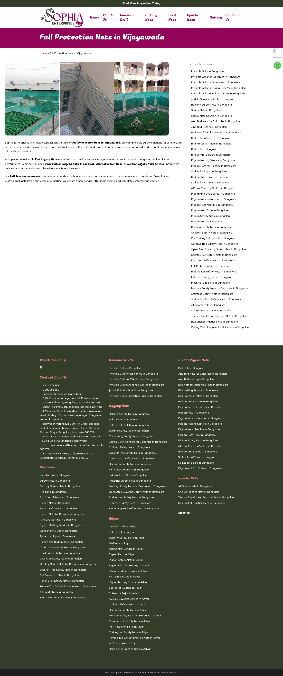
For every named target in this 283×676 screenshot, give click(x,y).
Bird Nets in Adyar (120, 543)
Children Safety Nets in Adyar (127, 604)
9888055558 (50, 389)
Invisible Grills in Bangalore (207, 71)
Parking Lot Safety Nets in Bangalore (213, 271)
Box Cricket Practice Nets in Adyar (130, 648)
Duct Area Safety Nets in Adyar (128, 610)
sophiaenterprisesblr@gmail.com (62, 394)
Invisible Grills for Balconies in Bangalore (215, 76)
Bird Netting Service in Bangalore (211, 138)
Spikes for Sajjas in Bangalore (209, 171)
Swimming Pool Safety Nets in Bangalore (216, 299)
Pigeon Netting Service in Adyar (128, 582)
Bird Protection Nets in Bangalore (211, 143)
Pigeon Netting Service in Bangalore (213, 160)
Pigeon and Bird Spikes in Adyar (128, 571)
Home (43, 53)
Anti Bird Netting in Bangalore (209, 126)
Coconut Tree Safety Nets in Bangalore (214, 243)
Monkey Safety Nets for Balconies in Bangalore (219, 288)
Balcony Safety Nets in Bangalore (211, 104)
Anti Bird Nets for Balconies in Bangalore (215, 121)
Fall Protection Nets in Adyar (126, 626)
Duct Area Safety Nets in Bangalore (212, 260)
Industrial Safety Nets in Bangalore (212, 277)
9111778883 (50, 385)
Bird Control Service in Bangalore (211, 154)
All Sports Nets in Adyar (123, 643)
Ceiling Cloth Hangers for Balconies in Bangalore (220, 327)
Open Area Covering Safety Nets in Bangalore (218, 249)
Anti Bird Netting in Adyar (124, 576)
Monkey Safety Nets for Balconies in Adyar (135, 615)
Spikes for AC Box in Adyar (125, 587)
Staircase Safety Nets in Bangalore (212, 293)
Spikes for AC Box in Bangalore (210, 182)
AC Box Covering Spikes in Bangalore (213, 188)
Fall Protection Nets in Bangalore (211, 266)
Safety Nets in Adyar (121, 532)
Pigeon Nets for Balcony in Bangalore (213, 165)
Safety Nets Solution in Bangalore (211, 115)
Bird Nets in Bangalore (204, 149)
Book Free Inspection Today (141, 3)
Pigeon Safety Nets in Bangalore (211, 215)
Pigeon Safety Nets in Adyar (126, 559)
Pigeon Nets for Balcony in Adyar (129, 565)
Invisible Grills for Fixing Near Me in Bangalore (218, 88)
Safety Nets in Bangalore (206, 110)
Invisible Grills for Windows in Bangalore (215, 82)
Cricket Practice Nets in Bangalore (211, 310)
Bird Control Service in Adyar (126, 548)
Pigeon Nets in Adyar (122, 554)
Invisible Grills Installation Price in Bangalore (218, 93)
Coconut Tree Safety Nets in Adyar (130, 621)
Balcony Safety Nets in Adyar (127, 537)
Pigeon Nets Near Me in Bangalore (212, 204)
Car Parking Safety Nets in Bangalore (213, 238)
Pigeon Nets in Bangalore (206, 221)
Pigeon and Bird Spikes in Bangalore (213, 193)
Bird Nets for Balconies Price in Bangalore (216, 132)
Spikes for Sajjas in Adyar (124, 593)
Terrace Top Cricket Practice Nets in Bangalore (219, 316)
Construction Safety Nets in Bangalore (214, 254)
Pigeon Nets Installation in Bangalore (213, 199)
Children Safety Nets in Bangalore (211, 232)
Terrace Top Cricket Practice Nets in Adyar (134, 637)
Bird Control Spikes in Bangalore (210, 177)
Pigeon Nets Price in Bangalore (210, 210)
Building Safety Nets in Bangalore (211, 227)
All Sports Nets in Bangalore (208, 304)
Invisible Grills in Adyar (122, 526)
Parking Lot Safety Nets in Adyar (129, 632)
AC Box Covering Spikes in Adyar (129, 598)
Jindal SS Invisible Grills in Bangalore (213, 99)
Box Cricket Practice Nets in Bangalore (214, 321)
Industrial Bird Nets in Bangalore (210, 282)
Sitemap (184, 513)
